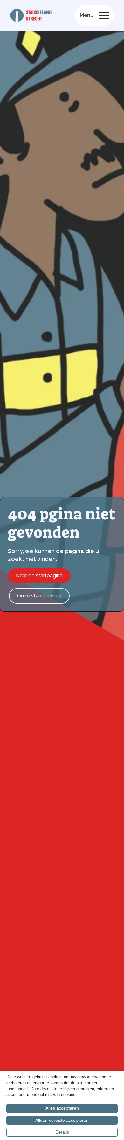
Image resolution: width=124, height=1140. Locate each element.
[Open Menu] (104, 15)
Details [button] (62, 1132)
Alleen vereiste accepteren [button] (62, 1120)
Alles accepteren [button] (62, 1108)
